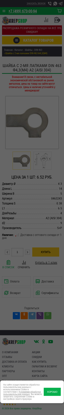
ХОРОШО (52, 392)
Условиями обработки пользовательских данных (22, 393)
